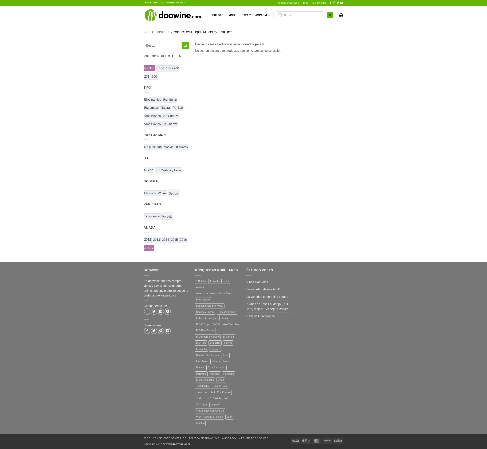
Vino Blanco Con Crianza (161, 116)
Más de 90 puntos (176, 147)
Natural (166, 107)
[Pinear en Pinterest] (168, 311)
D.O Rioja (228, 336)
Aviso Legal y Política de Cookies (245, 438)
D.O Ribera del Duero (208, 336)
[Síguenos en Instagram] (334, 3)
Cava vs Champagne (260, 316)
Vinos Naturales (257, 282)
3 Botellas (214, 281)
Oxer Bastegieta (216, 367)
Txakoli (200, 398)
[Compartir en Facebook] (147, 311)
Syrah (220, 379)
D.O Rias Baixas (205, 330)
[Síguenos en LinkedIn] (168, 331)
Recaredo (228, 373)
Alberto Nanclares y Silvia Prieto (214, 293)
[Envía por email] (161, 311)
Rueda (148, 170)
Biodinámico (152, 99)
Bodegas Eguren (227, 312)
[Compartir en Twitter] (154, 311)
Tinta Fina (201, 392)
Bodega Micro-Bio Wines (209, 305)
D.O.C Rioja (202, 324)
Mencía (216, 361)
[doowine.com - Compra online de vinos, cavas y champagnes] (173, 15)
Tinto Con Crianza (221, 392)
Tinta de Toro (219, 386)
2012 (147, 239)
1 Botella (201, 281)
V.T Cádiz (201, 404)
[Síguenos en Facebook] (330, 3)
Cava (225, 318)
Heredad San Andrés (207, 355)
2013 (156, 239)
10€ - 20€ (172, 68)
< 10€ (160, 68)
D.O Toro (201, 342)
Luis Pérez (202, 361)
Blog (305, 2)
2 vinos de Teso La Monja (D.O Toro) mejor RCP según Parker (267, 306)
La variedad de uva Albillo (263, 289)
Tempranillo (152, 216)
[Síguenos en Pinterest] (161, 331)
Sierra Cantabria (205, 379)
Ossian (173, 193)
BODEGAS (217, 15)
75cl (226, 281)
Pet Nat (178, 107)
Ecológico (170, 99)
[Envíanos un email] (341, 3)
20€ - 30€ (150, 76)
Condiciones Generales (169, 438)
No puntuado (153, 147)
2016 (183, 239)
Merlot (226, 361)
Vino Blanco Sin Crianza (160, 124)
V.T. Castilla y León (218, 398)
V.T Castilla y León (168, 170)
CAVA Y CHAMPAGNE (255, 15)
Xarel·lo (200, 423)
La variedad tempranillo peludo (267, 296)
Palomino (201, 373)
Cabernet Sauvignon (207, 318)
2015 (174, 239)
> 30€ (150, 68)
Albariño (200, 287)
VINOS (232, 15)
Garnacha (201, 349)
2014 (165, 239)
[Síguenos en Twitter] (338, 3)
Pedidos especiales (288, 2)
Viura (229, 417)
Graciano (215, 349)
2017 (150, 248)
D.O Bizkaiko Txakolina (226, 324)
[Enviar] (185, 45)
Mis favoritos (319, 2)
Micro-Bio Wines (155, 193)
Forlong (228, 342)
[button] (330, 15)
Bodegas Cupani (205, 312)
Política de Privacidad (204, 438)
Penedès (215, 373)
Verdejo (167, 216)
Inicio (148, 32)
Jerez (225, 355)
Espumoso (151, 107)
